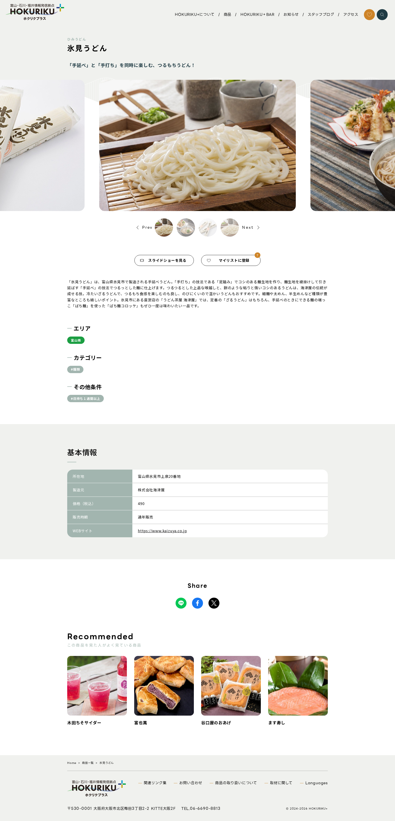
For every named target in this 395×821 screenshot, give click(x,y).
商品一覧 (88, 763)
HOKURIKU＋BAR (257, 14)
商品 (228, 14)
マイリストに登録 (234, 260)
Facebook (197, 603)
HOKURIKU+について (194, 14)
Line (181, 603)
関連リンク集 (155, 783)
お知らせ (291, 14)
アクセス (350, 14)
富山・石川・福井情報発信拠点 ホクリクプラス (34, 12)
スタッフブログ (321, 14)
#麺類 (75, 369)
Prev (147, 227)
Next (248, 227)
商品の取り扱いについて (236, 783)
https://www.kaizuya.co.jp (162, 530)
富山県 (76, 340)
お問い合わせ (190, 783)
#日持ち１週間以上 (85, 398)
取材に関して (281, 783)
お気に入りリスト (369, 14)
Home (71, 763)
